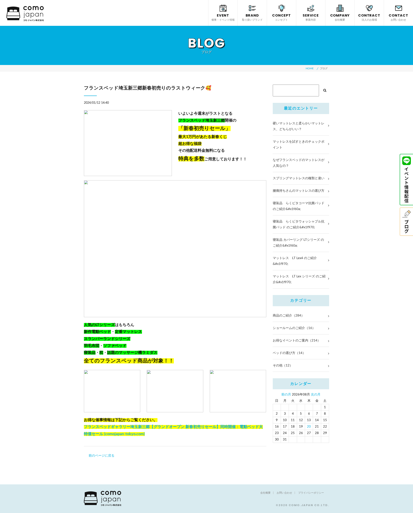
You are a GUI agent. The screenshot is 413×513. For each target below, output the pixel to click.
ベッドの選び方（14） (289, 353)
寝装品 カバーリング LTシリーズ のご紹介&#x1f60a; (298, 242)
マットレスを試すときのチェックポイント (298, 144)
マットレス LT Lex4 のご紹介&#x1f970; (295, 261)
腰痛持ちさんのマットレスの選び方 (298, 190)
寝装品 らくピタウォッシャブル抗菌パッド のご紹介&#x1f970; (298, 224)
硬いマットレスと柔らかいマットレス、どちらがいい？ (298, 126)
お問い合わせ (284, 492)
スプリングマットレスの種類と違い (298, 178)
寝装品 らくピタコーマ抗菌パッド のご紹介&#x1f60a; (298, 206)
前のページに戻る (101, 455)
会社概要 (265, 492)
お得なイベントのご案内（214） (297, 340)
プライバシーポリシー (311, 492)
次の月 (316, 394)
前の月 (286, 394)
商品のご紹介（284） (288, 315)
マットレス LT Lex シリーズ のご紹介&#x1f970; (299, 279)
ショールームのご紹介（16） (294, 328)
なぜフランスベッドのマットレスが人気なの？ (298, 162)
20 (309, 426)
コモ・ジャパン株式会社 (25, 13)
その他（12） (283, 365)
